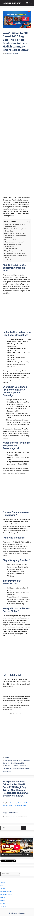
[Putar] (3, 855)
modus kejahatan (6, 891)
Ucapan (2, 900)
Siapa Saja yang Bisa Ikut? (13, 251)
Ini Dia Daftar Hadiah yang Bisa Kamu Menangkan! (17, 230)
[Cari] (23, 828)
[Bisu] (28, 855)
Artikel (2, 882)
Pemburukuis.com (11, 3)
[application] (16, 847)
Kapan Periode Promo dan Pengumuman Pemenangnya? (14, 241)
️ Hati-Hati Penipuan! (11, 249)
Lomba (2, 888)
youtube (3, 906)
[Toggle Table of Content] (27, 221)
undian (7, 758)
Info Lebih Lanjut (11, 260)
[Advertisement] (17, 127)
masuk (12, 817)
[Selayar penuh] (31, 855)
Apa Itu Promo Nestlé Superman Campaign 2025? (15, 225)
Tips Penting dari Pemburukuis (15, 253)
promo (2, 897)
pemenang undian (6, 894)
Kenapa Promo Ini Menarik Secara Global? (16, 257)
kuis (1, 885)
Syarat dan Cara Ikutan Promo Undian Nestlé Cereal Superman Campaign (15, 235)
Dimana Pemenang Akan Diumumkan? (13, 245)
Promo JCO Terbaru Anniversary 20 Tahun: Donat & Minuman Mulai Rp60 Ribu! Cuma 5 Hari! (16, 768)
